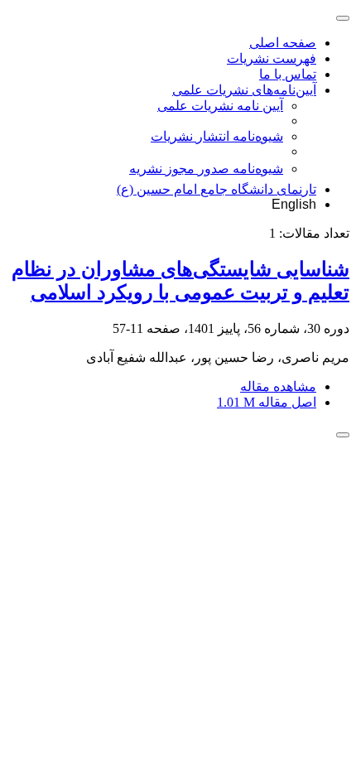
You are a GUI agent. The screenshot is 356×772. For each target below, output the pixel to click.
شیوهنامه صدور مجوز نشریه (206, 169)
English (294, 204)
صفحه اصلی (282, 43)
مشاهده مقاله (278, 386)
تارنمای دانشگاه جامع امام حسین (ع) (216, 189)
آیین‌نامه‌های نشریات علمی (244, 90)
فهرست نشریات (271, 58)
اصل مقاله (266, 402)
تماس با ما (287, 74)
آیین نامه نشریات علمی (220, 106)
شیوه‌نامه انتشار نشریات (217, 136)
